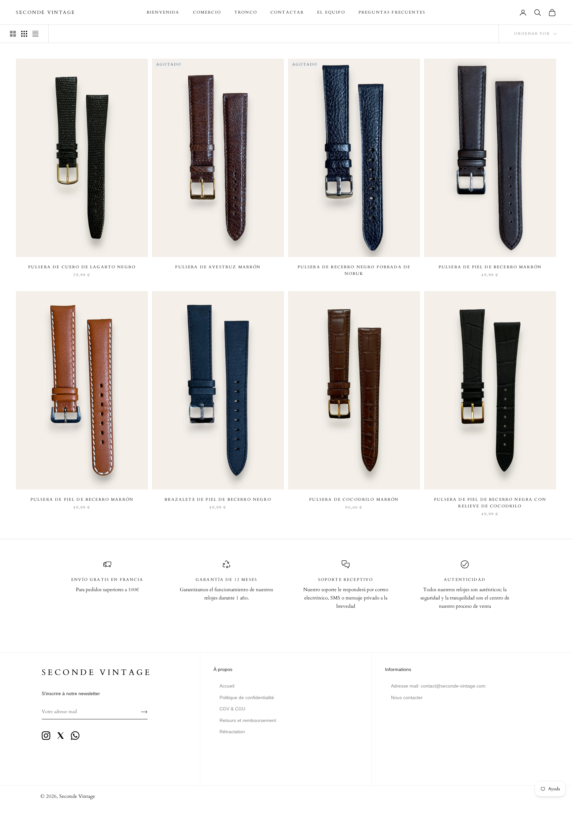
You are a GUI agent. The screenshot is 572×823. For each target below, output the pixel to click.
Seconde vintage (97, 672)
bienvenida (163, 12)
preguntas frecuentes (391, 12)
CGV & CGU (232, 708)
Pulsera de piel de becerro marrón (490, 267)
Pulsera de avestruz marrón (218, 267)
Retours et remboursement (247, 720)
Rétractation (232, 731)
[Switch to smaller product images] (24, 34)
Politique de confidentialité (246, 697)
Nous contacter (407, 697)
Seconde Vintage (77, 796)
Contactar (287, 12)
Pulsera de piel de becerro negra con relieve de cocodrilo (490, 503)
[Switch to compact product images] (35, 34)
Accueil (226, 686)
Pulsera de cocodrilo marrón (354, 499)
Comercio (207, 12)
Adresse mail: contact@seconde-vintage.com (438, 686)
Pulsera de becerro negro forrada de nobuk (354, 270)
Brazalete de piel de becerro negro (218, 499)
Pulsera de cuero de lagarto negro (82, 267)
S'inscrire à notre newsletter (71, 693)
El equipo (331, 12)
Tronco (245, 12)
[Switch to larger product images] (13, 34)
